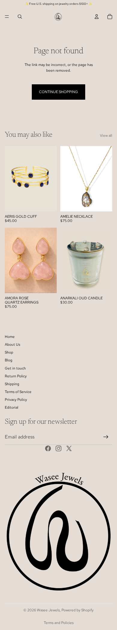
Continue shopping (58, 91)
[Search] (19, 16)
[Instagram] (58, 448)
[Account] (96, 16)
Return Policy (16, 376)
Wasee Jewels (48, 610)
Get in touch (15, 368)
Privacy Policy (16, 399)
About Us (12, 344)
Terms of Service (18, 391)
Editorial (11, 407)
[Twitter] (69, 448)
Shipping (12, 384)
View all (106, 135)
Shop (9, 352)
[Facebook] (48, 448)
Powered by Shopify (78, 610)
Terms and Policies (59, 622)
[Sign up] (106, 437)
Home (10, 336)
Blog (8, 360)
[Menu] (7, 16)
